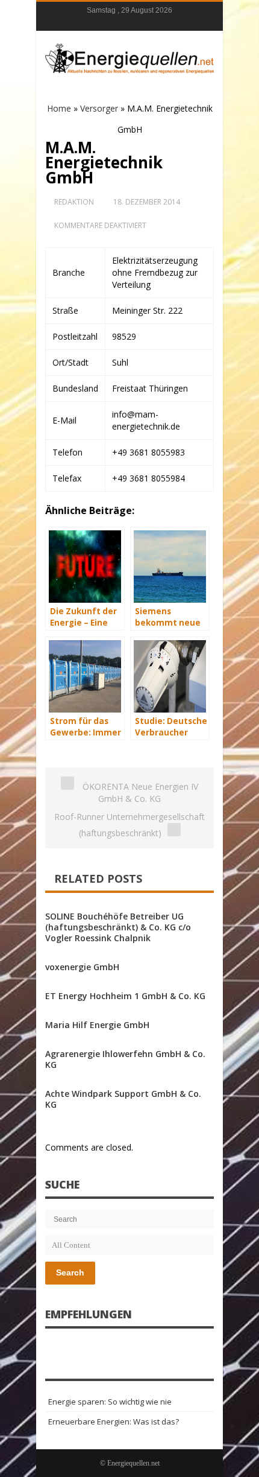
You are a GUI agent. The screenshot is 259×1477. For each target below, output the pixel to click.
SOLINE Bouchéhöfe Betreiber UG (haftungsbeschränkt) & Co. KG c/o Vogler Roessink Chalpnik (118, 927)
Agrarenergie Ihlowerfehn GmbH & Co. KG (125, 1059)
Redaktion (74, 202)
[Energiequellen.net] (129, 57)
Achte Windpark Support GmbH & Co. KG (123, 1099)
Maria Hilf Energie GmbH (97, 1025)
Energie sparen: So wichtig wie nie (110, 1401)
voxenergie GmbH (82, 967)
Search (70, 1272)
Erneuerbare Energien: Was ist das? (113, 1421)
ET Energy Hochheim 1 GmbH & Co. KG (125, 996)
